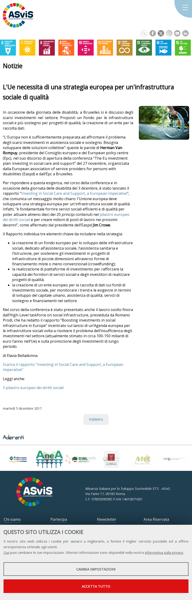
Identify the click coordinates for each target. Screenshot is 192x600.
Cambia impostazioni (96, 569)
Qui (6, 552)
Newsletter (106, 519)
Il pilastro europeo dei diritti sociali (33, 387)
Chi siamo (12, 519)
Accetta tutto (96, 586)
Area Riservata (156, 519)
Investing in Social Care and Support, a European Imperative (74, 193)
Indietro (96, 419)
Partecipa (58, 519)
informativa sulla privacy (164, 552)
